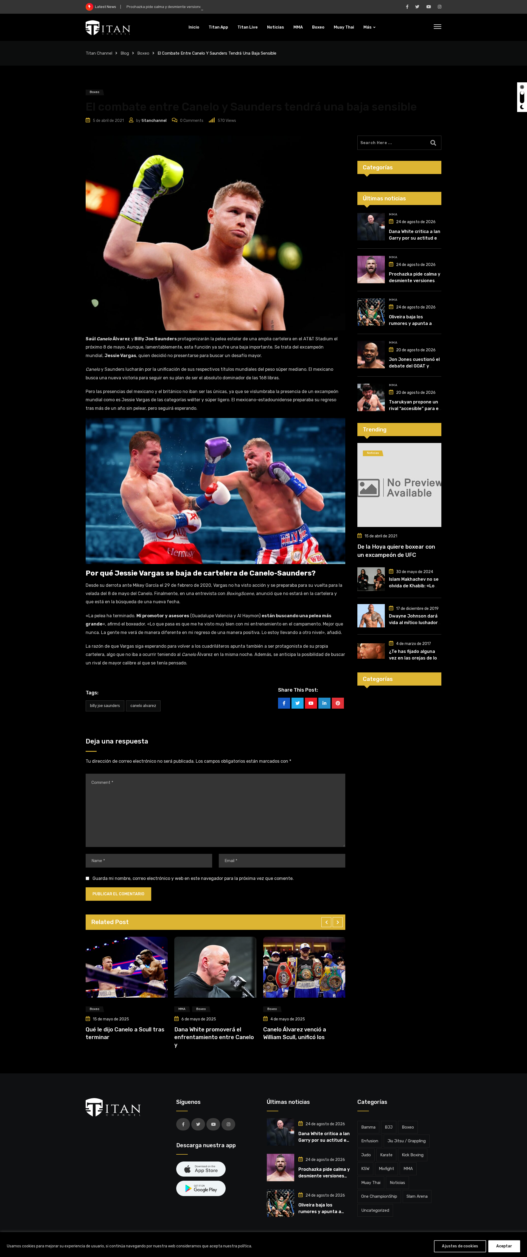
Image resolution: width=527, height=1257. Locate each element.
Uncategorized (375, 1210)
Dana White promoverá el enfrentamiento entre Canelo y (125, 1037)
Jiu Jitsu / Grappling (407, 1140)
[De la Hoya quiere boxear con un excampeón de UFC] (399, 485)
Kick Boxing (413, 1154)
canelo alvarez (143, 705)
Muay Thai (344, 27)
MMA (298, 27)
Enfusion (369, 1140)
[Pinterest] (338, 703)
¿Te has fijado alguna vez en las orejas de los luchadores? (414, 658)
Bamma (368, 1127)
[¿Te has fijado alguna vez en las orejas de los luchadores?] (371, 651)
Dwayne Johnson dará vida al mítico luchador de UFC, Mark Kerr (413, 622)
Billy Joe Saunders (105, 705)
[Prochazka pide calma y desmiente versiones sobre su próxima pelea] (371, 269)
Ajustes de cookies (460, 1246)
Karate (386, 1154)
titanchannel (154, 120)
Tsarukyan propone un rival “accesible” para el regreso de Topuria (414, 408)
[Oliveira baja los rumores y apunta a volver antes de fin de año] (371, 312)
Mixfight (386, 1168)
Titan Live (247, 27)
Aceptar (504, 1246)
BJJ (389, 1127)
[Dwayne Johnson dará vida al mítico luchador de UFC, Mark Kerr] (371, 616)
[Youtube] (311, 703)
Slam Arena (417, 1196)
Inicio (194, 27)
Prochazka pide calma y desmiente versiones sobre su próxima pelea (185, 7)
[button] (326, 922)
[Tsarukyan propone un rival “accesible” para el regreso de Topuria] (371, 397)
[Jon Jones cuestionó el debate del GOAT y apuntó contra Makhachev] (371, 354)
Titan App (218, 27)
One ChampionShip (379, 1196)
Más (367, 27)
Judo (366, 1154)
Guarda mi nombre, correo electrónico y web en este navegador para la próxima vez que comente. (193, 878)
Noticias (275, 27)
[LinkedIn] (324, 703)
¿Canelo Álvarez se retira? (298, 1029)
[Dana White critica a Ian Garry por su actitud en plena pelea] (371, 226)
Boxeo (318, 27)
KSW (365, 1168)
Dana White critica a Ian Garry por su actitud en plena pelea (414, 238)
